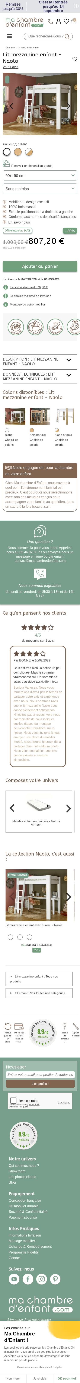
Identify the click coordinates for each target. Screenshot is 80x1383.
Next (68, 106)
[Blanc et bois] (29, 152)
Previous (11, 106)
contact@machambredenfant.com (40, 561)
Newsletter (16, 1067)
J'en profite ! (40, 1083)
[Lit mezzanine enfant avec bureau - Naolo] (36, 895)
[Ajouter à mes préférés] (75, 60)
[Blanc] (6, 152)
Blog (12, 1182)
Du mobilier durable (24, 1206)
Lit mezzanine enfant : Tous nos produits (34, 979)
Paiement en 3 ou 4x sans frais (19, 1037)
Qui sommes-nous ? (24, 1165)
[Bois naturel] (18, 152)
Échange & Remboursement (30, 1246)
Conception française (25, 1200)
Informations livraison (25, 1235)
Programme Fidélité (24, 1252)
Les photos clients (22, 1177)
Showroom (17, 1171)
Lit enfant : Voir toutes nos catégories (40, 993)
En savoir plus (19, 222)
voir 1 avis (10, 67)
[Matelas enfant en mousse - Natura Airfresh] (39, 805)
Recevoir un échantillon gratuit (31, 165)
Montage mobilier (22, 1241)
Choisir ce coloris (11, 442)
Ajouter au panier (40, 266)
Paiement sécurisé (23, 1217)
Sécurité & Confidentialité (28, 1211)
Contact (14, 1258)
